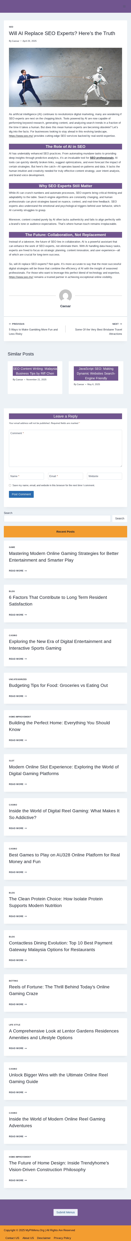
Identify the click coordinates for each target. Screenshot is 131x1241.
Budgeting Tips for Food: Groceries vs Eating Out (58, 685)
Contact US (12, 1238)
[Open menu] (124, 6)
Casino (13, 635)
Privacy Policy (62, 1238)
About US (28, 1238)
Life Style (14, 1025)
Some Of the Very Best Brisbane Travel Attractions (98, 329)
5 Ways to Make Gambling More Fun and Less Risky (33, 329)
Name (14, 476)
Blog (12, 591)
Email (53, 476)
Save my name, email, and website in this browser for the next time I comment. (53, 485)
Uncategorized (18, 679)
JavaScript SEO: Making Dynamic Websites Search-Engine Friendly (96, 373)
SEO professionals (102, 157)
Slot (11, 761)
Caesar (15, 41)
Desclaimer (44, 1238)
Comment (17, 433)
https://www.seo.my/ (21, 135)
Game (12, 547)
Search (8, 512)
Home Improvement (20, 717)
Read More (18, 571)
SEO (11, 27)
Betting (13, 981)
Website (93, 476)
